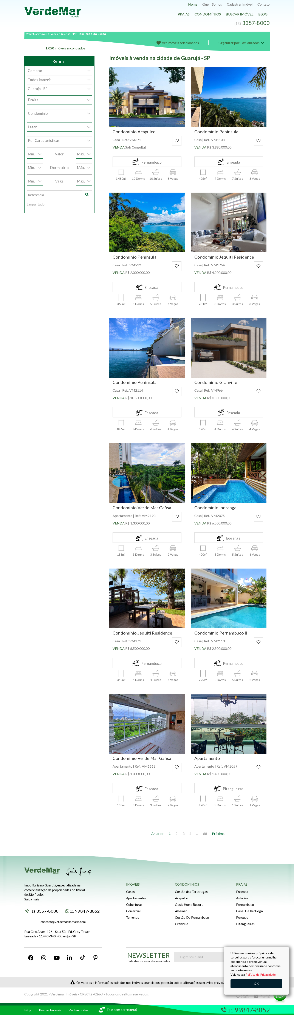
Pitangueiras (245, 924)
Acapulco (181, 898)
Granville (181, 924)
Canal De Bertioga (249, 911)
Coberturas (134, 904)
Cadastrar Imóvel (239, 4)
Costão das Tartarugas (191, 892)
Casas (130, 892)
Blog (263, 14)
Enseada (242, 892)
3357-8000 (45, 911)
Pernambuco (245, 904)
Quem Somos (212, 4)
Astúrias (242, 898)
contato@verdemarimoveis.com (63, 922)
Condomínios (208, 14)
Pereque (242, 917)
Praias (184, 14)
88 (205, 833)
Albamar (181, 911)
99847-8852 (85, 911)
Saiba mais (31, 899)
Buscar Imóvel (239, 14)
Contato (263, 4)
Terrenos (132, 917)
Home (192, 4)
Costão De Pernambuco (192, 917)
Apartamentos (136, 898)
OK (256, 983)
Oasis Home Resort (189, 904)
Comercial (133, 911)
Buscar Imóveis (50, 1010)
